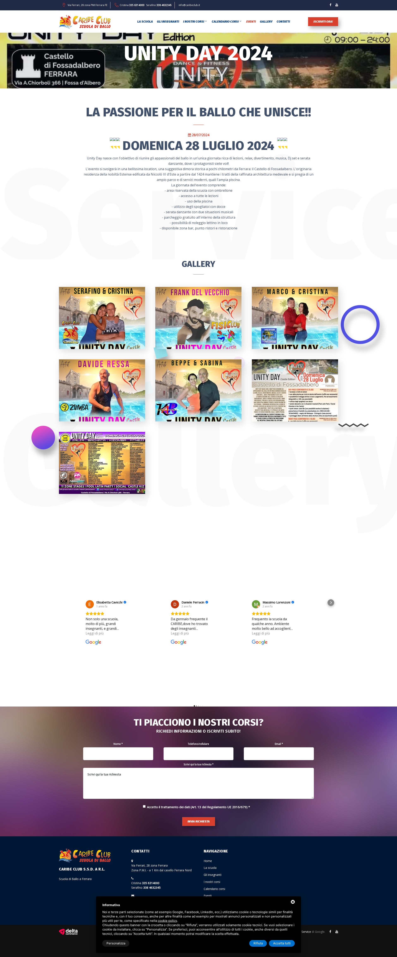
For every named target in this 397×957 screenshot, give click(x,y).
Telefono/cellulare (198, 744)
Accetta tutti (282, 943)
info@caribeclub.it (189, 5)
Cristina (132, 5)
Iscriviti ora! (323, 21)
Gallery (266, 21)
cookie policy (167, 921)
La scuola (145, 21)
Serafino (159, 5)
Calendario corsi (225, 21)
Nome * (118, 744)
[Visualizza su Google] (90, 604)
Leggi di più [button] (95, 633)
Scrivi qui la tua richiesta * (199, 764)
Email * (279, 744)
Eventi (251, 21)
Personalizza (115, 943)
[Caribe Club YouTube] (336, 4)
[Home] (85, 21)
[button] (66, 602)
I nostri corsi (193, 21)
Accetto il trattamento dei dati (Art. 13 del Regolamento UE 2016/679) (197, 807)
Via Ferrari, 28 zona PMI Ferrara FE (87, 5)
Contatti (283, 21)
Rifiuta (258, 943)
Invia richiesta (199, 821)
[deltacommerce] (68, 932)
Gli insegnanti (168, 21)
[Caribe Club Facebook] (330, 4)
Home (179, 75)
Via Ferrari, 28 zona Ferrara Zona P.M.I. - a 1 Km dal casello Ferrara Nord (161, 867)
